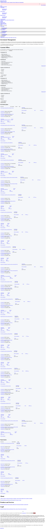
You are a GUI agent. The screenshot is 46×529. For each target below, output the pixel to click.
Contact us (5, 2)
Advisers (1, 20)
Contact (5, 0)
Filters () (10, 50)
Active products (2, 11)
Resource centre (2, 22)
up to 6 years (3, 74)
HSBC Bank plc (3, 54)
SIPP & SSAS (15, 504)
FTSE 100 (2, 61)
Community (11, 2)
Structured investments (20, 504)
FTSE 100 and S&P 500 (4, 63)
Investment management (3, 504)
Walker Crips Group (3, 23)
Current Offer (2, 26)
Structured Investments (3, 6)
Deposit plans (4, 9)
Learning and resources (9, 498)
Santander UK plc (4, 57)
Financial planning (10, 504)
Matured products (2, 15)
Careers (8, 2)
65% (2, 69)
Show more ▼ (43, 65)
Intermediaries (22, 2)
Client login (2, 2)
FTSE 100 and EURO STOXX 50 (6, 62)
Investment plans (4, 16)
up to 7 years (3, 75)
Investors (1, 21)
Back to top (2, 528)
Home (1, 0)
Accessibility (30, 498)
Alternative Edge (2, 19)
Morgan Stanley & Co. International (6, 82)
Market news (17, 2)
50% (2, 71)
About (3, 0)
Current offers (2, 7)
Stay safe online (26, 498)
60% (2, 70)
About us (14, 2)
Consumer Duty (26, 504)
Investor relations (21, 498)
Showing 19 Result (3, 102)
